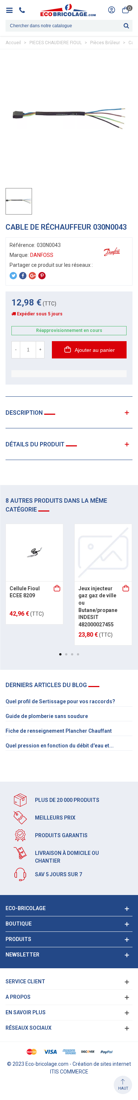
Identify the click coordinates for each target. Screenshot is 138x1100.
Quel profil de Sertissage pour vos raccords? (60, 701)
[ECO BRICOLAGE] (68, 10)
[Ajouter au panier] (57, 589)
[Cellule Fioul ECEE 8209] (34, 552)
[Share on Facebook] (22, 275)
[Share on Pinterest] (42, 275)
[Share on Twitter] (13, 275)
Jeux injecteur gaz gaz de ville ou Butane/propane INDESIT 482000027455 (97, 606)
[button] (60, 654)
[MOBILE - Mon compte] (111, 10)
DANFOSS (41, 255)
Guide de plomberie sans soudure (47, 716)
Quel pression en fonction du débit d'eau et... (60, 746)
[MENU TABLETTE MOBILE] (12, 10)
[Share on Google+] (32, 275)
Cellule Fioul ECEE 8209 (25, 592)
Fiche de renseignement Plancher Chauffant (59, 731)
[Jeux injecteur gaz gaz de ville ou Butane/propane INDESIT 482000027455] (103, 552)
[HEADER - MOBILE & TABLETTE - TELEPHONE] (24, 10)
